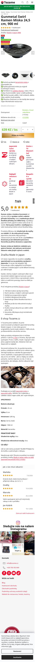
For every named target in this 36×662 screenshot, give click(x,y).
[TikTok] (18, 573)
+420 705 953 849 (13, 568)
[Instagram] (9, 573)
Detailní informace (7, 106)
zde (10, 646)
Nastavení (17, 651)
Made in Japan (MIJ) (14, 33)
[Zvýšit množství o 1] (32, 129)
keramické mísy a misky (16, 459)
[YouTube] (14, 573)
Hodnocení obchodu (9, 586)
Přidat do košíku (18, 135)
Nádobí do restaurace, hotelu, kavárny (16, 594)
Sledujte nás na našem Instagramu (18, 527)
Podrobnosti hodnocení (9, 30)
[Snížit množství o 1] (23, 129)
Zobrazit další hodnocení (25, 513)
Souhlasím (17, 657)
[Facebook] (4, 573)
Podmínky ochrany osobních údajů (14, 591)
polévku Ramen (18, 91)
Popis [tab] (18, 200)
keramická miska (21, 82)
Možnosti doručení (8, 120)
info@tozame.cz (12, 563)
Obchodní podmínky (9, 588)
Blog (3, 583)
